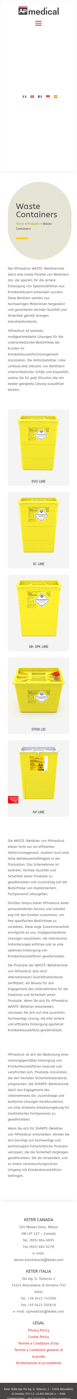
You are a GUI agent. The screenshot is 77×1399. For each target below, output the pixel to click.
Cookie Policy (38, 1337)
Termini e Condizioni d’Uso (38, 1343)
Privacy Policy (38, 1330)
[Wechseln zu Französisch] (40, 96)
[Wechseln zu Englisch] (32, 96)
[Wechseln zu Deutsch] (48, 96)
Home (20, 224)
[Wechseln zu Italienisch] (24, 96)
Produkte (33, 224)
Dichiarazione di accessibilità (38, 1363)
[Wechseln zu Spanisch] (56, 96)
